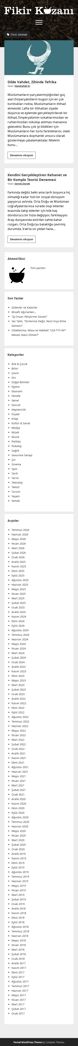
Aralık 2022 (19, 698)
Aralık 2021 (19, 753)
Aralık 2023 (19, 667)
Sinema (16, 464)
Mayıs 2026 (19, 539)
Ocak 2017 (18, 1013)
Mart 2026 (18, 548)
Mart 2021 (18, 785)
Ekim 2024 (18, 621)
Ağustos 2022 (20, 717)
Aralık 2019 (19, 854)
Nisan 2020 (19, 835)
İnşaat (16, 414)
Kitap (15, 418)
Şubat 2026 (19, 552)
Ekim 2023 (18, 676)
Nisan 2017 (19, 1000)
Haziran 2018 (20, 936)
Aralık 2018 (19, 908)
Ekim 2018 (18, 917)
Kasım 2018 (19, 913)
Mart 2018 (18, 949)
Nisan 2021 (19, 781)
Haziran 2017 (20, 990)
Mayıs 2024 (19, 644)
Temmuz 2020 (20, 822)
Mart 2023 (18, 685)
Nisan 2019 (19, 890)
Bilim (15, 368)
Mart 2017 (18, 1004)
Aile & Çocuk (19, 364)
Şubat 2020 (19, 844)
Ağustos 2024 (20, 630)
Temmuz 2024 (20, 635)
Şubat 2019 (19, 899)
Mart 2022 (18, 739)
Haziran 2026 (20, 534)
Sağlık (15, 450)
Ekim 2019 (18, 863)
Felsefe (16, 396)
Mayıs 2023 (19, 680)
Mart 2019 (18, 895)
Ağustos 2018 (20, 927)
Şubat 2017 (19, 1009)
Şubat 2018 (19, 954)
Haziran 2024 (20, 639)
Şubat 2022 (19, 744)
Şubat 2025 (19, 603)
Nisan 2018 (19, 945)
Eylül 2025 (18, 575)
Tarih (15, 473)
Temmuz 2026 (20, 530)
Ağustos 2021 (20, 767)
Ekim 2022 (18, 708)
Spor (14, 469)
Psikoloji (17, 446)
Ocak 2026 (18, 557)
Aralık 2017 (19, 963)
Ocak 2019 (18, 904)
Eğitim (16, 387)
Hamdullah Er (22, 86)
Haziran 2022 (20, 726)
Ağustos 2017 (20, 981)
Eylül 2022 (18, 712)
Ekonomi (17, 391)
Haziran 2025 (20, 584)
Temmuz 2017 (20, 986)
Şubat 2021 (19, 790)
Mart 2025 (18, 598)
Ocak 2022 (18, 749)
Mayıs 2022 (19, 730)
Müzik (15, 437)
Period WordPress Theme (27, 1042)
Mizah (15, 432)
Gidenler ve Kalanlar (24, 307)
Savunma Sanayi (22, 455)
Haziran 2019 (20, 881)
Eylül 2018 (18, 922)
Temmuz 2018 (20, 931)
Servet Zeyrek (22, 183)
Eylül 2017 (18, 977)
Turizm (16, 491)
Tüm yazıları (38, 268)
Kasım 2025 (19, 566)
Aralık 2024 (19, 612)
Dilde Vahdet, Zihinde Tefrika (39, 57)
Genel (15, 400)
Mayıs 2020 (19, 831)
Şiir (14, 460)
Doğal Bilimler (21, 382)
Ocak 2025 (18, 607)
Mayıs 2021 (19, 776)
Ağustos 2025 (20, 580)
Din (14, 377)
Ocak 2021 (18, 794)
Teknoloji (17, 482)
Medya (16, 428)
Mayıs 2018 (19, 940)
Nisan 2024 (19, 648)
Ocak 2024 (18, 662)
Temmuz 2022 (20, 721)
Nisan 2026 (19, 543)
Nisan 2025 (19, 594)
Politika (16, 441)
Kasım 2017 (19, 968)
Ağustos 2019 (20, 872)
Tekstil (16, 487)
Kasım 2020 (19, 803)
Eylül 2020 (18, 812)
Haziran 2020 (20, 826)
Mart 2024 (18, 653)
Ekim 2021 (18, 762)
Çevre (15, 373)
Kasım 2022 (19, 703)
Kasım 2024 (19, 616)
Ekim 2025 (18, 571)
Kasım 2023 (19, 671)
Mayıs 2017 (19, 995)
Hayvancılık (19, 409)
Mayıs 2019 (19, 885)
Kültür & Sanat (21, 423)
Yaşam (16, 496)
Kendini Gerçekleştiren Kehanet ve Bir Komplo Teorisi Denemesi (37, 177)
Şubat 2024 (19, 657)
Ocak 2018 (18, 958)
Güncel (16, 405)
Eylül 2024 (18, 625)
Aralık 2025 (19, 562)
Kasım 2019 (19, 858)
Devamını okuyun (23, 156)
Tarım (15, 478)
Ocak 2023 (18, 694)
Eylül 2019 (18, 867)
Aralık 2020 (19, 799)
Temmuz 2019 (20, 876)
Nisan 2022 (19, 735)
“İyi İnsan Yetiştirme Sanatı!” (29, 316)
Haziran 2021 (20, 771)
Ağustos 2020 (20, 817)
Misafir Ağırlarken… (24, 312)
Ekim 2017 (18, 972)
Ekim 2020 (18, 808)
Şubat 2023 (19, 689)
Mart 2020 (18, 840)
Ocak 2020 (18, 849)
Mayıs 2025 (19, 589)
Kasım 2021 (19, 758)
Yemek (16, 501)
